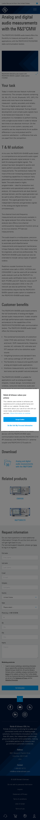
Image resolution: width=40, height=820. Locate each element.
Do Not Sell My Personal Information (20, 425)
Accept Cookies (20, 419)
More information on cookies (20, 413)
